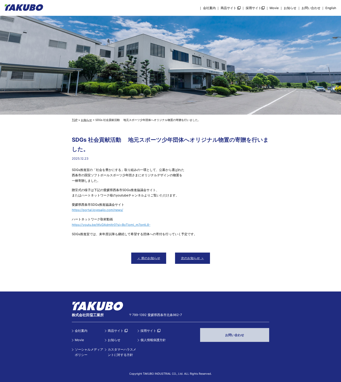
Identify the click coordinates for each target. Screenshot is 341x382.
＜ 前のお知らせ (148, 258)
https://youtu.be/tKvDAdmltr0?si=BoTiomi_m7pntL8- (111, 225)
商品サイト (229, 7)
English (330, 7)
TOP (75, 120)
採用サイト (253, 7)
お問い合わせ (311, 7)
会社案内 (209, 7)
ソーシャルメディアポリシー (89, 352)
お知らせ (290, 7)
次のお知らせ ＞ (192, 258)
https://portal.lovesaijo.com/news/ (97, 210)
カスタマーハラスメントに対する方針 (122, 352)
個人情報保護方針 (153, 340)
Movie (274, 7)
